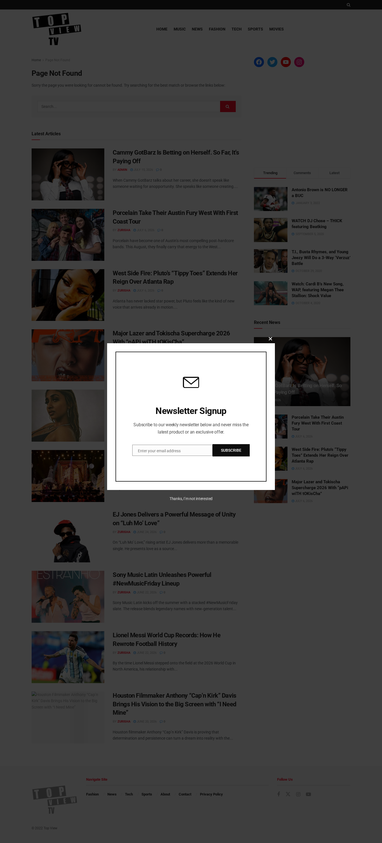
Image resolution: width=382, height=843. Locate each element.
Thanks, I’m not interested (191, 498)
